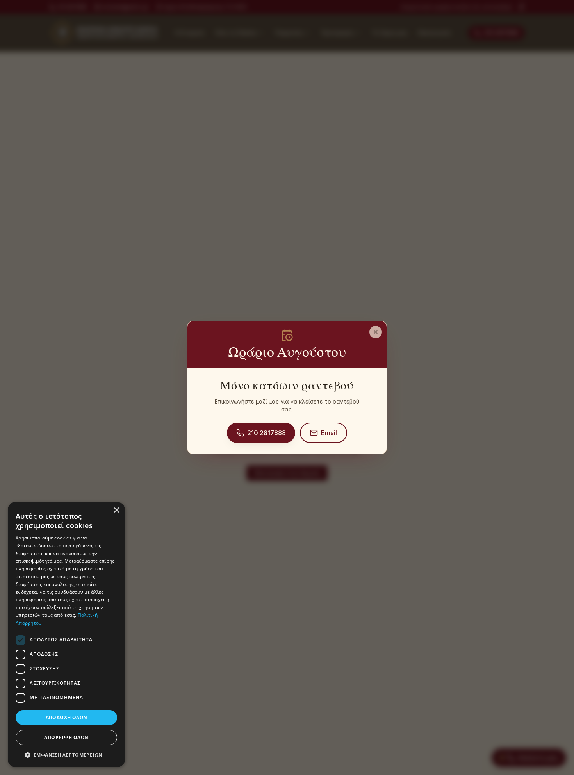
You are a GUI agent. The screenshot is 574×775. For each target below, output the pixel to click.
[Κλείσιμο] (375, 332)
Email (329, 433)
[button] (66, 754)
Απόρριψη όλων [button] (66, 737)
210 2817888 (266, 433)
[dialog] (66, 634)
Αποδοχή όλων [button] (66, 717)
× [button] (116, 510)
